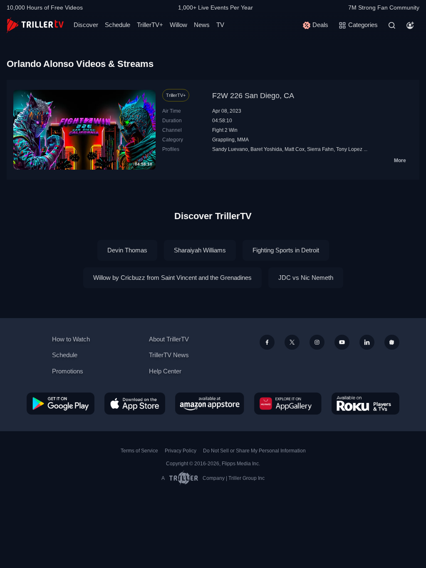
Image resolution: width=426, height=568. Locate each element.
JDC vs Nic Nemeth (305, 277)
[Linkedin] (366, 342)
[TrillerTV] (35, 25)
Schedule (117, 24)
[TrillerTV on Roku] (365, 403)
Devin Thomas (127, 250)
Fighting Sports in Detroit (286, 250)
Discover (86, 24)
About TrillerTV (169, 339)
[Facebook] (267, 342)
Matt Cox (295, 149)
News (202, 24)
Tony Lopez (349, 149)
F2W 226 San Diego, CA (253, 95)
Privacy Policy (180, 451)
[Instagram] (317, 342)
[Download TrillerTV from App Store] (134, 403)
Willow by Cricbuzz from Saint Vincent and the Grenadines (172, 277)
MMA (243, 140)
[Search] (392, 25)
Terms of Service (139, 451)
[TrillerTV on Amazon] (209, 403)
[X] (292, 342)
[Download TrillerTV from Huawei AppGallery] (288, 403)
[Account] (410, 25)
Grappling (223, 140)
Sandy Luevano (230, 149)
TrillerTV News (169, 354)
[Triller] (391, 342)
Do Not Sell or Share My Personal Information (254, 451)
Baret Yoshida (266, 149)
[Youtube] (341, 342)
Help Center (165, 371)
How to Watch (71, 339)
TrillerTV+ (150, 24)
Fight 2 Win (225, 130)
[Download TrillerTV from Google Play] (60, 403)
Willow (178, 24)
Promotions (67, 371)
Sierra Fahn (320, 149)
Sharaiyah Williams (200, 250)
